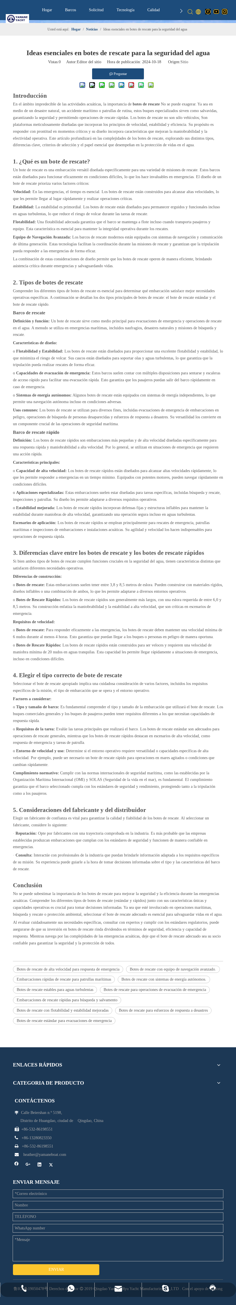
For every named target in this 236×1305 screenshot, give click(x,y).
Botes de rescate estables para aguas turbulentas (55, 990)
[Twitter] (51, 1165)
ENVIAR (56, 1269)
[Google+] (28, 1165)
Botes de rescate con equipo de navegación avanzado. (173, 969)
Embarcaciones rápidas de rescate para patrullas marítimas (64, 979)
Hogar (47, 10)
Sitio (184, 62)
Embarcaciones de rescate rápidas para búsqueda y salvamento (67, 1000)
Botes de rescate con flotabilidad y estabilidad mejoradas (63, 1010)
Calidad (153, 10)
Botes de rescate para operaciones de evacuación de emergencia (155, 990)
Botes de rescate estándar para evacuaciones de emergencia (64, 1021)
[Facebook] (208, 11)
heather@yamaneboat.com (44, 1154)
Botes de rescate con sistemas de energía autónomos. (163, 979)
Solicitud (96, 10)
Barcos (70, 10)
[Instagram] (225, 11)
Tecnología (125, 10)
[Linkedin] (39, 1165)
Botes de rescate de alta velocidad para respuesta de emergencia (68, 969)
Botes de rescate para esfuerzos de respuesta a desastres (163, 1010)
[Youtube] (216, 11)
